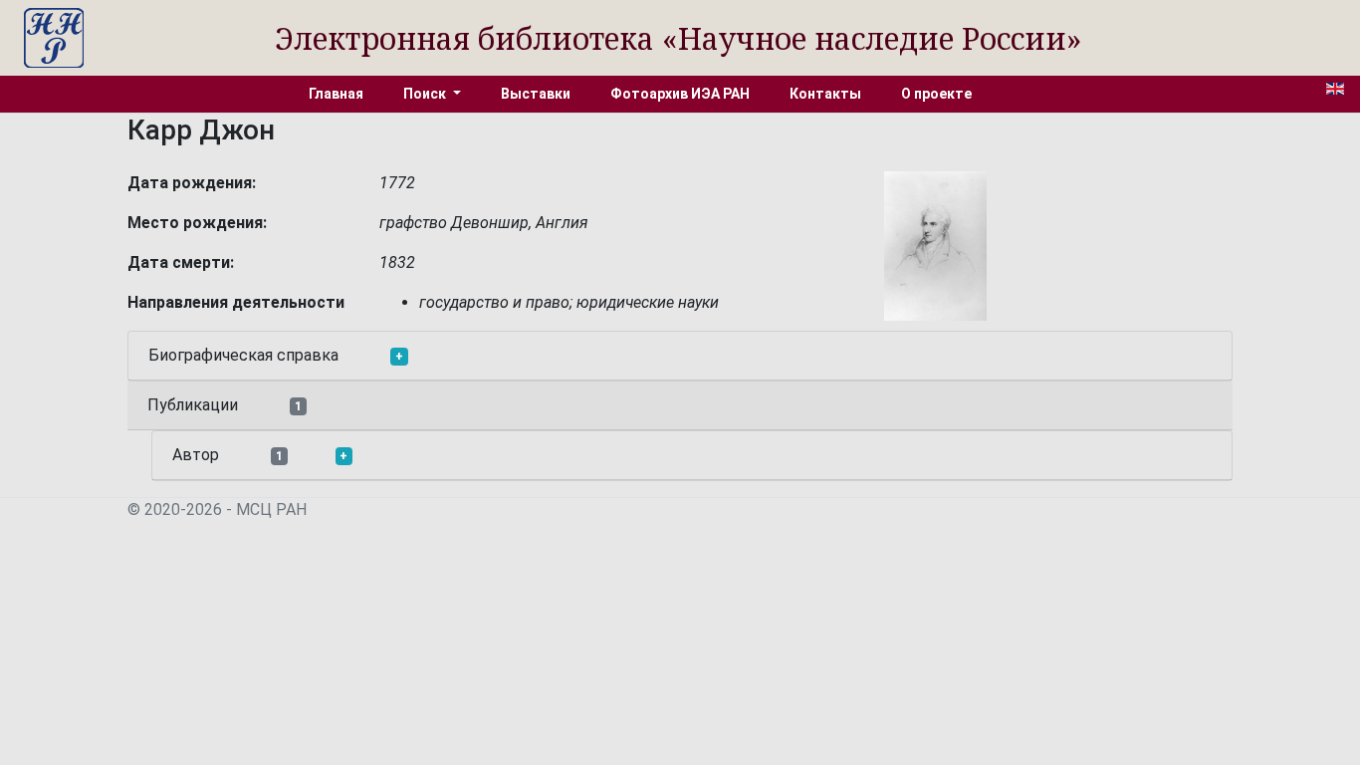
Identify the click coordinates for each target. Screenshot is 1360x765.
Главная (336, 94)
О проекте (936, 94)
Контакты (825, 94)
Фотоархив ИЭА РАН (680, 94)
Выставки (535, 94)
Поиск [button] (426, 94)
